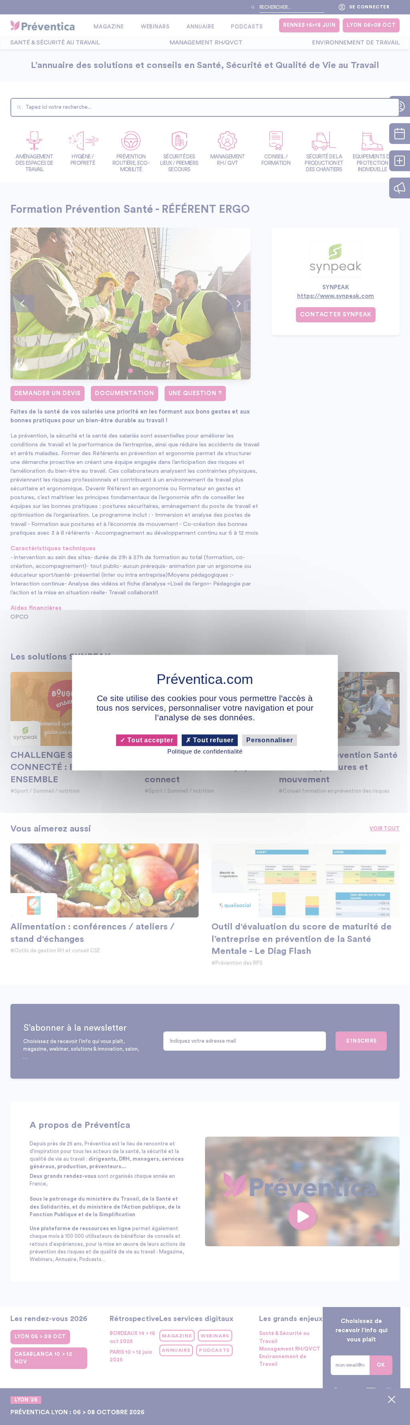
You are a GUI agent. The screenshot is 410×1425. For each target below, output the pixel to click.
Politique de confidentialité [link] (205, 751)
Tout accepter (149, 740)
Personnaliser (269, 740)
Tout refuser (212, 740)
